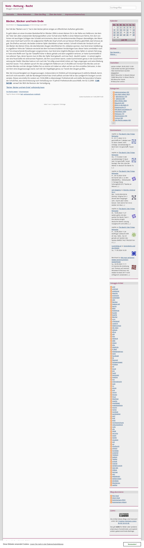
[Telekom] (111, 455)
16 (118, 32)
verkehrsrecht (117, 466)
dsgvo (114, 343)
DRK (113, 341)
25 (124, 35)
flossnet (115, 360)
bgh (22, 94)
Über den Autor (55, 14)
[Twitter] (111, 459)
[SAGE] (111, 431)
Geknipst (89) (120, 99)
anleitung (115, 291)
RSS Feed (115, 496)
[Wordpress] (111, 483)
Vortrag (115, 472)
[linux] (111, 397)
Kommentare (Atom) (119, 502)
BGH (113, 308)
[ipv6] (111, 384)
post (113, 420)
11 (124, 30)
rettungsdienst (117, 425)
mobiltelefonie (117, 405)
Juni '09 (124, 40)
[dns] (111, 336)
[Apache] (111, 293)
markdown (116, 403)
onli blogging (116, 190)
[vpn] (111, 474)
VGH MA (115, 468)
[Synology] (111, 451)
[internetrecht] (111, 382)
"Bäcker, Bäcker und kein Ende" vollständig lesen (25, 87)
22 (114, 35)
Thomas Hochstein (23, 25)
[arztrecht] (111, 295)
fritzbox (115, 364)
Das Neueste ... (115, 52)
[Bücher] (111, 317)
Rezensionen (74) (121, 116)
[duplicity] (111, 347)
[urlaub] (111, 461)
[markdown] (111, 403)
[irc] (111, 386)
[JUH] (111, 390)
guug (114, 369)
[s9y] (111, 429)
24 (121, 35)
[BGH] (111, 308)
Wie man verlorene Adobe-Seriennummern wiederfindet (123, 260)
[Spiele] (111, 438)
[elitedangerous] (111, 352)
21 (134, 32)
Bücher (114, 317)
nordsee (115, 412)
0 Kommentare (23, 92)
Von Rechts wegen (12, 92)
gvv (113, 371)
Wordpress (116, 483)
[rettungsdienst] (111, 425)
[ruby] (111, 427)
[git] (111, 367)
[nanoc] (111, 410)
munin (114, 408)
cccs (113, 319)
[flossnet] (111, 360)
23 (118, 35)
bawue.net (116, 304)
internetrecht (117, 382)
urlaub (114, 461)
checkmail (115, 321)
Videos (114, 470)
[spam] (111, 436)
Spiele (114, 438)
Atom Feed (116, 498)
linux (114, 397)
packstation (116, 414)
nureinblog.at (116, 246)
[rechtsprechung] (111, 423)
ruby (114, 427)
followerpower (117, 362)
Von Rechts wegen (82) (123, 120)
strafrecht (37, 94)
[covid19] (111, 324)
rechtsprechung (29, 94)
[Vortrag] (111, 472)
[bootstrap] (111, 311)
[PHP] (111, 418)
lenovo (114, 395)
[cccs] (111, 319)
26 (127, 35)
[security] (111, 433)
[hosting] (111, 377)
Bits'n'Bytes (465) (121, 101)
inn (113, 380)
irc (113, 386)
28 (134, 35)
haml (114, 373)
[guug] (111, 369)
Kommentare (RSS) (118, 500)
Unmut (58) (119, 118)
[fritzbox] (111, 364)
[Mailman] (111, 399)
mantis (114, 401)
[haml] (111, 373)
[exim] (111, 354)
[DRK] (111, 341)
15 (114, 32)
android (115, 289)
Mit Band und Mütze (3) (123, 109)
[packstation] (111, 414)
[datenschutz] (111, 326)
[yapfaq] (111, 485)
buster (114, 313)
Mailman (115, 399)
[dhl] (111, 334)
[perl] (111, 416)
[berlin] (111, 306)
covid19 (115, 324)
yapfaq (114, 485)
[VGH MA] (111, 468)
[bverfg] (111, 315)
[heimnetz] (111, 375)
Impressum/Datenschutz (75, 14)
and (113, 287)
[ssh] (111, 442)
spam (114, 436)
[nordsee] (111, 412)
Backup (115, 302)
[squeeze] (111, 440)
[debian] (111, 330)
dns (113, 336)
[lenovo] (111, 395)
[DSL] (111, 345)
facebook (115, 356)
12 (127, 30)
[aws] (111, 300)
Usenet (114, 464)
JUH (113, 390)
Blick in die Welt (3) (121, 105)
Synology (115, 451)
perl (113, 416)
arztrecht (115, 295)
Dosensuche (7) (120, 107)
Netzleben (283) (120, 112)
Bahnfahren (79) (121, 97)
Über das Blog (40, 14)
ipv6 (113, 384)
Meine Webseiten (24, 14)
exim (114, 354)
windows (115, 481)
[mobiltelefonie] (111, 405)
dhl (113, 334)
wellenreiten (116, 479)
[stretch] (111, 448)
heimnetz (115, 375)
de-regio (115, 328)
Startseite (10, 14)
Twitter (114, 459)
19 (127, 32)
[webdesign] (111, 476)
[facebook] (111, 356)
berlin (114, 306)
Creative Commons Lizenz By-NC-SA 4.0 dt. (127, 522)
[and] (111, 287)
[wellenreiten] (111, 479)
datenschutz (116, 326)
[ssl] (111, 444)
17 (121, 32)
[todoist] (111, 457)
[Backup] (111, 302)
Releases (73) (119, 114)
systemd (115, 453)
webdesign (116, 476)
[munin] (111, 408)
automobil (116, 298)
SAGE (114, 431)
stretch (114, 448)
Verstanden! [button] (132, 544)
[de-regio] (111, 328)
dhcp (114, 332)
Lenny (114, 392)
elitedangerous (117, 352)
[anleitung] (111, 291)
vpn (113, 474)
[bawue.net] (111, 304)
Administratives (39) (122, 92)
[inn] (111, 380)
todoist (114, 457)
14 (134, 30)
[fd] (111, 358)
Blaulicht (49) (119, 103)
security (115, 433)
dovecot (115, 339)
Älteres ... (113, 54)
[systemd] (111, 453)
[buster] (111, 313)
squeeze (115, 440)
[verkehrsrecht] (111, 466)
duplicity (115, 347)
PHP (113, 418)
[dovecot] (111, 339)
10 (121, 30)
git (113, 367)
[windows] (111, 481)
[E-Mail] (111, 349)
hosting (115, 377)
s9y (113, 429)
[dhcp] (111, 332)
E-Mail (114, 349)
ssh (113, 442)
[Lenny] (111, 392)
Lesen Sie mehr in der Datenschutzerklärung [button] (46, 544)
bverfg (114, 315)
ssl (113, 444)
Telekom (115, 455)
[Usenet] (111, 464)
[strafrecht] (111, 446)
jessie (114, 388)
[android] (111, 289)
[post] (111, 420)
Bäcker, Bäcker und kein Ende (25, 21)
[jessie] (111, 388)
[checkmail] (111, 321)
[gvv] (111, 371)
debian (114, 330)
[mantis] (111, 401)
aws (113, 300)
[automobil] (111, 298)
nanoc (114, 410)
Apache (115, 293)
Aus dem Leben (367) (122, 94)
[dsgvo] (111, 343)
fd (113, 358)
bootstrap (115, 311)
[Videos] (111, 470)
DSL (113, 345)
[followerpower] (111, 362)
